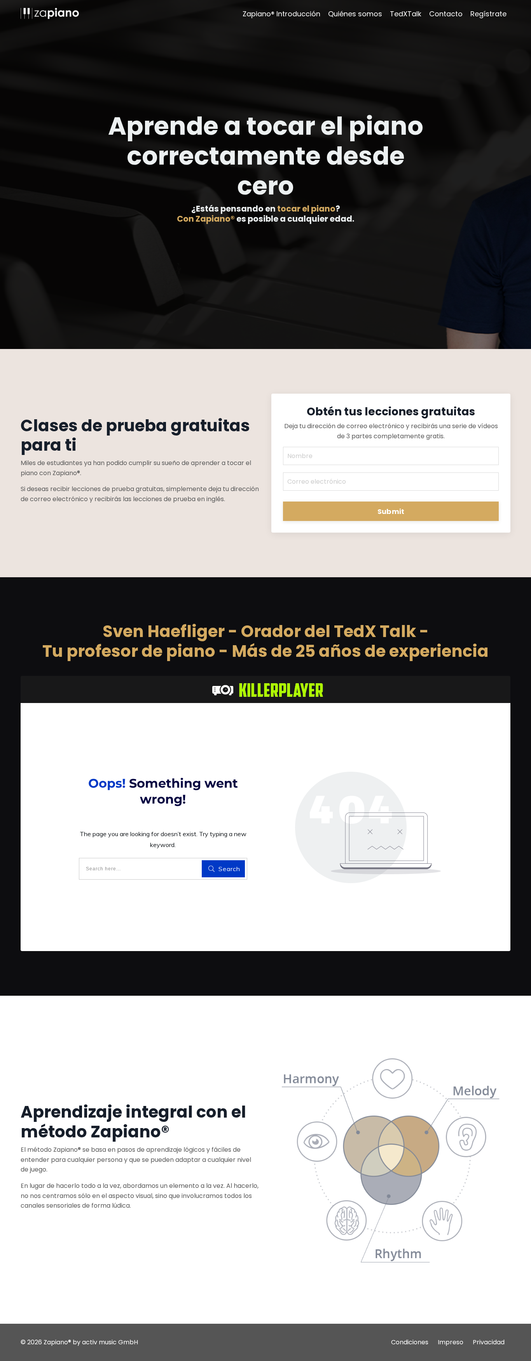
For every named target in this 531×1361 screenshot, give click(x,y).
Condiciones (409, 1342)
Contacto (446, 14)
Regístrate (488, 14)
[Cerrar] (58, 52)
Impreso (450, 1342)
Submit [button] (391, 511)
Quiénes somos (355, 14)
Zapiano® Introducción (281, 14)
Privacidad (489, 1342)
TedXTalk (405, 14)
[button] (45, 66)
